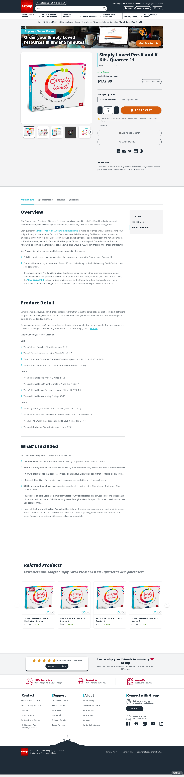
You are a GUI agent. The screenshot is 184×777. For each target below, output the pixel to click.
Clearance (159, 3)
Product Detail (138, 221)
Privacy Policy (111, 752)
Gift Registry (147, 3)
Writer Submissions (91, 725)
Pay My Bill (56, 715)
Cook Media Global (48, 753)
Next (91, 132)
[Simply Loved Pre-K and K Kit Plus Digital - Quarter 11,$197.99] (38, 598)
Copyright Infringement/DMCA (149, 752)
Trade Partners (58, 725)
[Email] (124, 151)
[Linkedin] (136, 151)
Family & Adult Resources (109, 16)
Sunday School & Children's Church (49, 16)
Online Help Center (60, 700)
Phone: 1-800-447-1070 (30, 700)
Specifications (45, 199)
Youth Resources (90, 17)
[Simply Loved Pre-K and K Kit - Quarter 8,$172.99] (74, 598)
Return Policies (58, 705)
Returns (60, 199)
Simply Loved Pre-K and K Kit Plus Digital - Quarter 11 (36, 619)
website (94, 328)
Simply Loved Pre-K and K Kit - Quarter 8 (73, 619)
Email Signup (118, 3)
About (137, 3)
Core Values (88, 710)
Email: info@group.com (31, 705)
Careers (86, 720)
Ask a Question (153, 81)
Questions (74, 199)
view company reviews (57, 666)
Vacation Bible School (28, 16)
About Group (89, 700)
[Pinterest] (141, 151)
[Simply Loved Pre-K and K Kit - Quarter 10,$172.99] (110, 598)
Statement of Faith (91, 705)
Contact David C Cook (30, 720)
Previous (22, 132)
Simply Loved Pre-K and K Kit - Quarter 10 (109, 619)
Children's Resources (67, 16)
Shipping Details (59, 720)
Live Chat (25, 710)
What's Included (140, 227)
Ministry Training (131, 17)
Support (129, 3)
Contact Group (27, 715)
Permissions (57, 710)
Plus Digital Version (130, 99)
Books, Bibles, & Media (150, 16)
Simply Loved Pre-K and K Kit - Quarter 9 (144, 619)
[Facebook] (118, 151)
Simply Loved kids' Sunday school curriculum (57, 230)
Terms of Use (127, 752)
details (63, 3)
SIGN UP (135, 708)
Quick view (48, 612)
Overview (136, 216)
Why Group (88, 715)
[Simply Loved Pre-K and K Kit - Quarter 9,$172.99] (145, 598)
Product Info (27, 199)
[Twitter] (130, 151)
